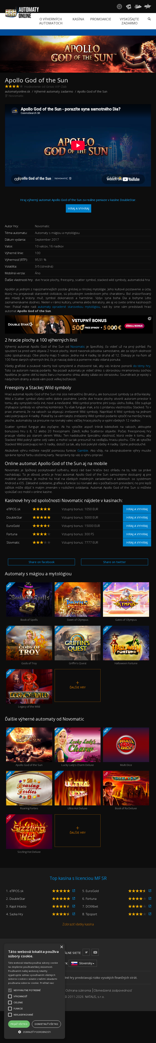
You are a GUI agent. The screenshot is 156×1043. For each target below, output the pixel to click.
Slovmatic (13, 542)
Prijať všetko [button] (19, 1024)
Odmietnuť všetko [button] (46, 1024)
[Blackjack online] (128, 6)
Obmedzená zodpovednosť (113, 990)
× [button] (61, 947)
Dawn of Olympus (71, 602)
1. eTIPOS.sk (14, 891)
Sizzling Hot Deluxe (23, 834)
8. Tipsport (89, 914)
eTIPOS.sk (13, 509)
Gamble (82, 450)
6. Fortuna (89, 899)
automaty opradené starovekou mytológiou (69, 307)
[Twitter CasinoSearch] (86, 952)
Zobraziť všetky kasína (78, 924)
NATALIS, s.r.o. (95, 997)
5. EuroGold (90, 891)
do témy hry (142, 366)
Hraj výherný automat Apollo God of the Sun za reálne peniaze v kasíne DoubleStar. (78, 204)
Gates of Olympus (120, 602)
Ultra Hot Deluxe (71, 790)
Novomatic (16, 96)
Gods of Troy (21, 645)
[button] (34, 1032)
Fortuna (11, 534)
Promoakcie (100, 19)
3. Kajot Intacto (16, 906)
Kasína (78, 19)
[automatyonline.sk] (22, 12)
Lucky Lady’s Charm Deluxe (74, 747)
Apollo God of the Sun (24, 747)
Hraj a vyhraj (137, 509)
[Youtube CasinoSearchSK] (95, 952)
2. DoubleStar (15, 899)
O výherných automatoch (51, 21)
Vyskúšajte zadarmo (129, 21)
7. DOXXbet (90, 906)
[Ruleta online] (119, 6)
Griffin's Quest (70, 645)
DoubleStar (14, 517)
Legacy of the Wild (23, 688)
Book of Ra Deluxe (120, 790)
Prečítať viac (47, 982)
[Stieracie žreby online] (147, 6)
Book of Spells (22, 602)
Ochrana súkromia (78, 990)
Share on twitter (114, 562)
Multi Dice (117, 747)
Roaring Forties (22, 790)
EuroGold (13, 526)
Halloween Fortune (120, 645)
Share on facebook (41, 562)
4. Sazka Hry (14, 914)
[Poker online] (138, 6)
